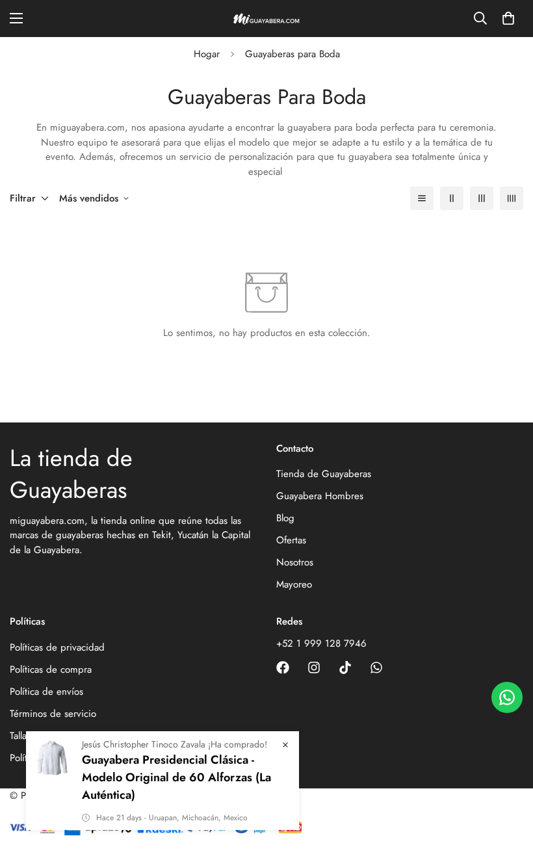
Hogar (207, 54)
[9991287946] (376, 667)
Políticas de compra (51, 669)
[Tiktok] (345, 667)
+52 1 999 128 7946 (321, 643)
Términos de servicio (53, 714)
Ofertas (291, 540)
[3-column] (481, 198)
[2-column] (451, 198)
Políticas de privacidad (57, 647)
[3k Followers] (282, 667)
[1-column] (422, 198)
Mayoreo (294, 584)
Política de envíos (46, 691)
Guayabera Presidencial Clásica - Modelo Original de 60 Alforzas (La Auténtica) (176, 777)
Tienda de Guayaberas (323, 474)
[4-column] (511, 198)
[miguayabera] (266, 18)
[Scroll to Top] (508, 785)
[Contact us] (507, 697)
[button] (508, 18)
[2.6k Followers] (313, 667)
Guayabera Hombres (319, 496)
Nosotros (294, 562)
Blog (285, 518)
